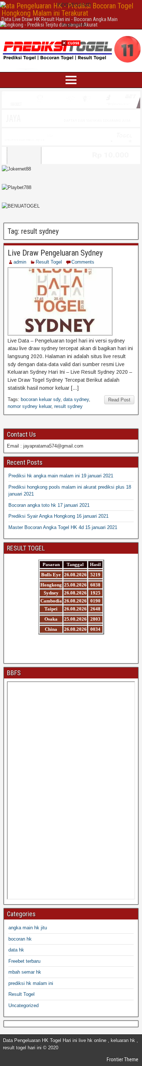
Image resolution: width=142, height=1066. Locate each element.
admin (19, 262)
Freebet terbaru (24, 961)
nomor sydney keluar (29, 406)
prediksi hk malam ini (30, 983)
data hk (16, 950)
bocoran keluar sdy (40, 399)
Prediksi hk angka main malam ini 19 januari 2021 (60, 475)
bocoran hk (20, 939)
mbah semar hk (24, 972)
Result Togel (49, 262)
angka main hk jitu (27, 927)
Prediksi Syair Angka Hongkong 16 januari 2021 (58, 516)
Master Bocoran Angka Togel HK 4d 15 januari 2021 (62, 527)
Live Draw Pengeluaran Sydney (55, 252)
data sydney (76, 399)
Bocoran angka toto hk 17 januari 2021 (49, 505)
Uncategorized (23, 1005)
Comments (82, 262)
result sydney (68, 406)
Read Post (119, 399)
